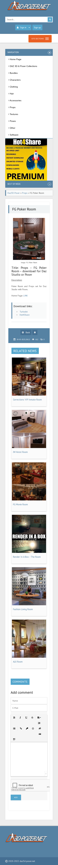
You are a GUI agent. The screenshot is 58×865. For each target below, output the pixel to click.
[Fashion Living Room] (29, 604)
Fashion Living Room (23, 609)
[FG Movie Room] (29, 499)
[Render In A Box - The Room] (29, 552)
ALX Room (18, 661)
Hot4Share (25, 314)
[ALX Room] (29, 656)
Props (25, 193)
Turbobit (24, 311)
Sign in (23, 27)
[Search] (50, 19)
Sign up (37, 27)
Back (27, 332)
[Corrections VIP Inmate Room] (29, 394)
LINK (25, 295)
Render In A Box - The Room (27, 556)
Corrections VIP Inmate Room (27, 399)
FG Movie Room (20, 504)
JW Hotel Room (20, 452)
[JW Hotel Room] (29, 447)
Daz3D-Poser (14, 193)
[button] (14, 717)
